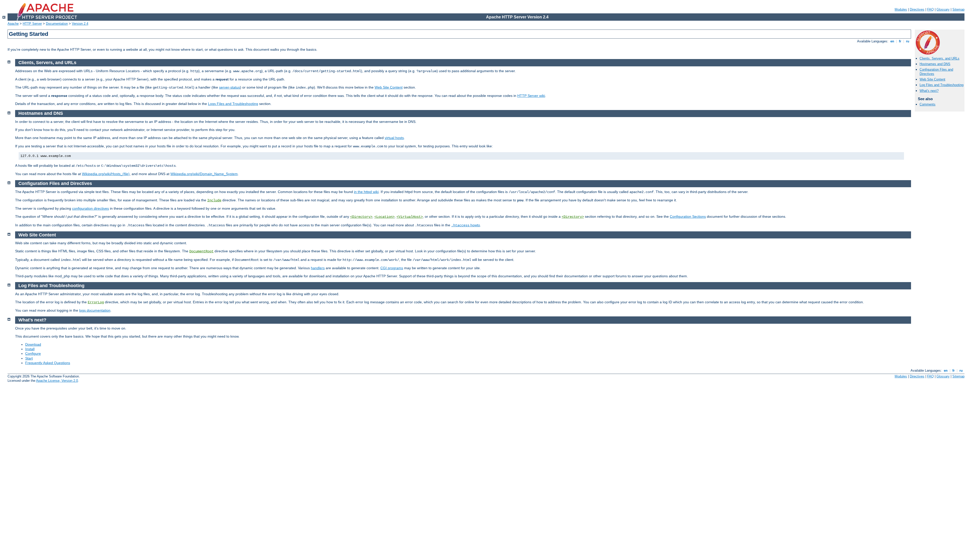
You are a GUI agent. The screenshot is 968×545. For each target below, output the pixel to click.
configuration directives (90, 208)
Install (30, 349)
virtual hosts (394, 138)
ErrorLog (96, 302)
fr (900, 41)
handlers (318, 268)
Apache (13, 23)
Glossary (943, 9)
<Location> (384, 217)
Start (29, 358)
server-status (229, 87)
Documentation (57, 23)
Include (214, 200)
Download (33, 344)
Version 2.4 (80, 23)
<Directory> (361, 217)
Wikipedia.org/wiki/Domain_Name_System (204, 174)
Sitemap (958, 9)
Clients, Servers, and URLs (939, 58)
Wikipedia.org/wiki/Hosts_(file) (106, 174)
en (892, 41)
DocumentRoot (201, 251)
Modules (901, 9)
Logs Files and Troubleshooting (233, 104)
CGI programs (391, 268)
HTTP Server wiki (531, 96)
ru (907, 41)
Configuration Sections (688, 216)
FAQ (930, 9)
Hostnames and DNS (935, 64)
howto (465, 225)
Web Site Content (932, 79)
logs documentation (94, 310)
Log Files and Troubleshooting (941, 85)
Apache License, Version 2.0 (57, 381)
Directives (917, 9)
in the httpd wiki (366, 192)
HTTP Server (32, 23)
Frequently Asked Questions (47, 363)
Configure (33, 353)
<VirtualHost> (410, 217)
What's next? (929, 91)
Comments (927, 104)
